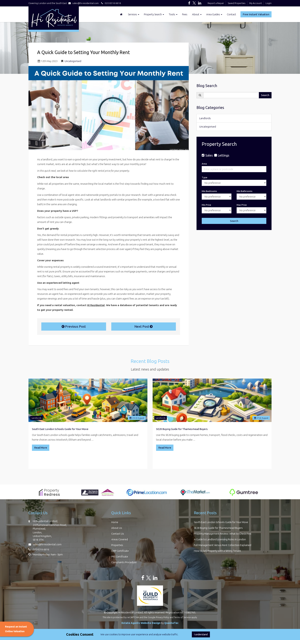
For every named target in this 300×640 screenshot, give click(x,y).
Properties (117, 545)
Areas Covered (119, 539)
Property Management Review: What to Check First (222, 533)
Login (269, 3)
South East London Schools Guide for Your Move (60, 429)
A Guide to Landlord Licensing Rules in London (220, 539)
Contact (231, 14)
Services (133, 14)
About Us (116, 527)
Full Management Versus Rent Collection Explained (222, 545)
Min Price (206, 204)
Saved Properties (236, 3)
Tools (172, 14)
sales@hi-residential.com (85, 3)
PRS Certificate (119, 556)
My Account (255, 3)
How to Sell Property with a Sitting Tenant (217, 550)
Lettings (223, 155)
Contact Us (117, 533)
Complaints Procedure (124, 562)
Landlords (205, 118)
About (196, 14)
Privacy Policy (162, 617)
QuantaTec (171, 622)
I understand (201, 634)
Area (204, 163)
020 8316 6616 (112, 3)
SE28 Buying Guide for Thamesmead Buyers (182, 429)
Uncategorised (73, 61)
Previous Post (75, 326)
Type (204, 177)
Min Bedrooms (209, 191)
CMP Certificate (120, 550)
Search (265, 95)
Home (114, 522)
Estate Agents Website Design (141, 622)
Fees (184, 14)
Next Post (142, 326)
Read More (40, 447)
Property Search (153, 14)
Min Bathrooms (244, 191)
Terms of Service (182, 617)
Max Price (242, 204)
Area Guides (213, 14)
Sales (208, 155)
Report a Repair (216, 3)
